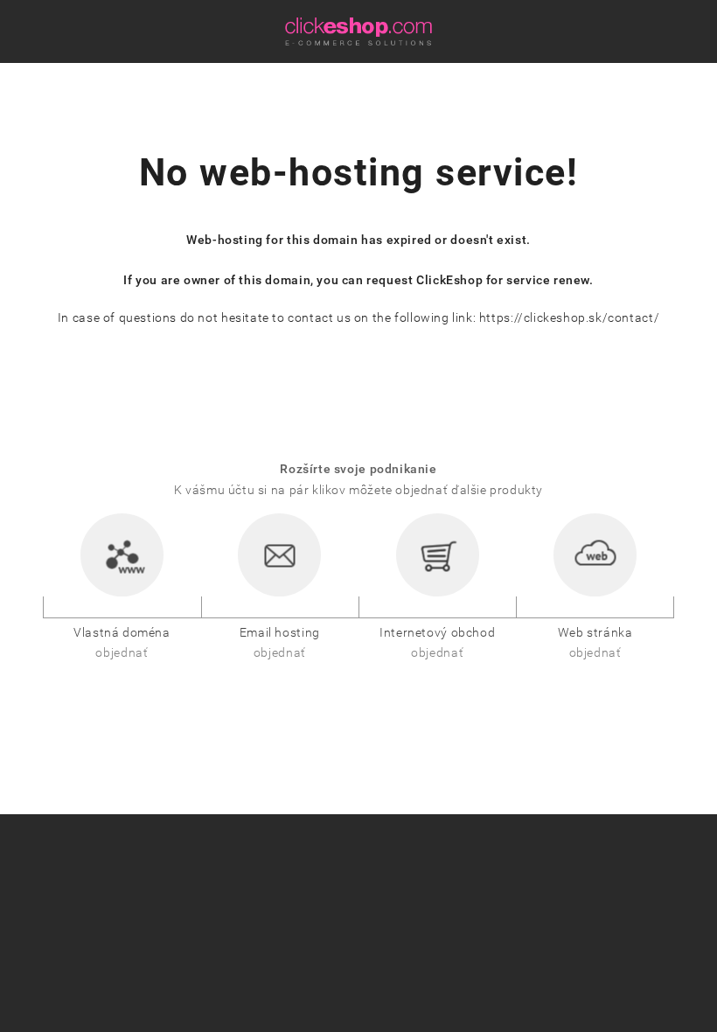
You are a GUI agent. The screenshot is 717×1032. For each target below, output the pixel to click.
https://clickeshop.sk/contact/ (569, 317)
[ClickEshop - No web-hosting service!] (358, 31)
